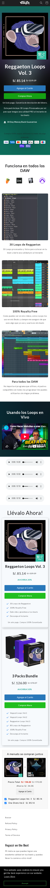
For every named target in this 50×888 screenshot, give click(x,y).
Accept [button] (25, 883)
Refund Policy (11, 823)
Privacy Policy (11, 829)
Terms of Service (12, 835)
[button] (3, 3)
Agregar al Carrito (25, 88)
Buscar (8, 817)
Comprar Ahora (25, 96)
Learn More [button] (9, 877)
